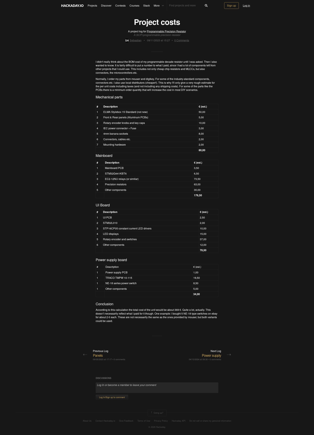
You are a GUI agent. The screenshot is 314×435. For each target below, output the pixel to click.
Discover (106, 5)
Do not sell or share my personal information (210, 420)
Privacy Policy (161, 420)
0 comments (119, 359)
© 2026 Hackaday (157, 427)
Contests (120, 5)
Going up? (158, 412)
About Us (87, 420)
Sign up (231, 5)
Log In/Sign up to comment (112, 397)
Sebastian (135, 40)
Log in (246, 5)
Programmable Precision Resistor (166, 31)
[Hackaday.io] (72, 5)
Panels (98, 355)
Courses (134, 5)
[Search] (206, 5)
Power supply (211, 355)
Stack (146, 5)
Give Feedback (126, 420)
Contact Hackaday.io (105, 420)
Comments (181, 40)
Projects (92, 5)
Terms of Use (143, 420)
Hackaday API (178, 420)
